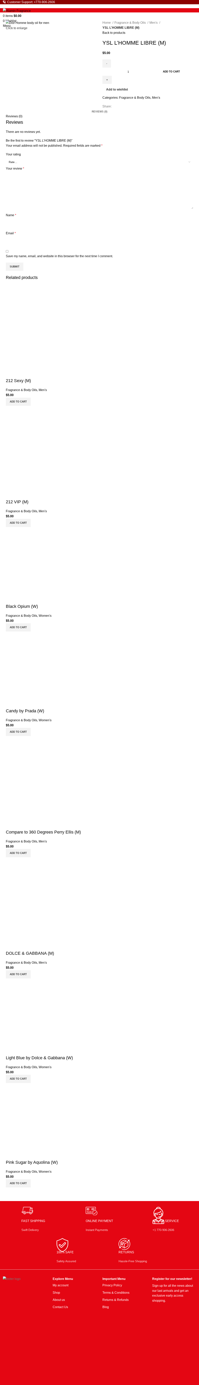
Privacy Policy (112, 1285)
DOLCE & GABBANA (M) (30, 953)
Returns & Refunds (115, 1299)
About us (59, 1299)
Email (11, 233)
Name (11, 215)
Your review (15, 168)
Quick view (11, 373)
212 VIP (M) (17, 501)
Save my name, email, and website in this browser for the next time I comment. (59, 256)
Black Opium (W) (22, 606)
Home (107, 22)
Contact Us (60, 1307)
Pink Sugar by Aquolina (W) (32, 1162)
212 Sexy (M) (18, 380)
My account (60, 1285)
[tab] (99, 111)
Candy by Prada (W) (25, 710)
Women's (45, 615)
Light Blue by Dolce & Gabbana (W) (39, 1057)
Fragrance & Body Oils (130, 22)
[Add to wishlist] (20, 373)
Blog (105, 1307)
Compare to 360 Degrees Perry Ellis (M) (43, 832)
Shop (56, 1292)
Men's (153, 22)
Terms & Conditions (115, 1292)
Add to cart (171, 71)
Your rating (13, 154)
